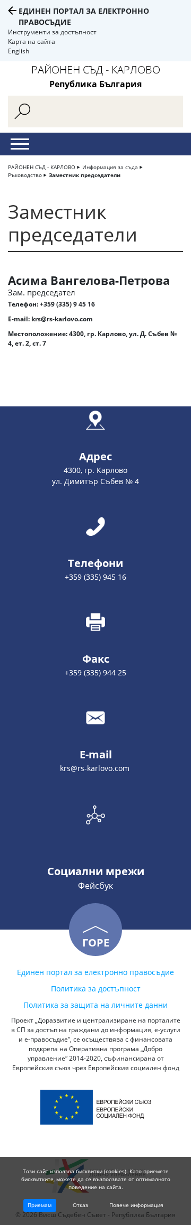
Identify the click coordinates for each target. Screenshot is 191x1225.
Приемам (39, 1205)
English (18, 51)
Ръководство (25, 175)
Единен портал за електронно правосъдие (95, 972)
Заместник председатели (84, 175)
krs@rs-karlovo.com (62, 318)
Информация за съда (110, 167)
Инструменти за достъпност (52, 31)
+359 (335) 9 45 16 (67, 304)
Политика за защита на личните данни (95, 1005)
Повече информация (136, 1205)
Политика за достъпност (96, 988)
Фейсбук (95, 886)
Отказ (80, 1205)
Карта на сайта (31, 41)
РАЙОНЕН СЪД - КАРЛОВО (41, 167)
